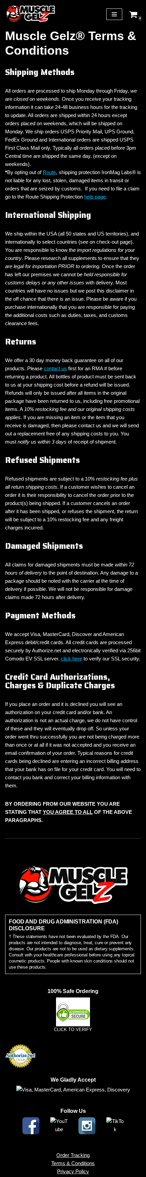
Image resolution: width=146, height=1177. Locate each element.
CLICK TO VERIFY (73, 1029)
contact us (55, 368)
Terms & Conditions (73, 1163)
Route (49, 172)
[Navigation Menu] (114, 14)
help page (95, 197)
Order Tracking (73, 1155)
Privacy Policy (73, 1171)
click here (71, 658)
